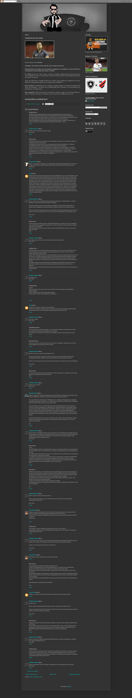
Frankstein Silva (33, 161)
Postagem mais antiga (74, 674)
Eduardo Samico (33, 393)
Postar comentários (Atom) (35, 677)
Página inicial (52, 674)
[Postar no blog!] (48, 104)
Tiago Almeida (32, 592)
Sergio (30, 305)
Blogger (69, 686)
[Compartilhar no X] (49, 104)
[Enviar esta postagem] (43, 103)
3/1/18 (30, 124)
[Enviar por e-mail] (46, 104)
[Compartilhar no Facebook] (51, 104)
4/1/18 (30, 615)
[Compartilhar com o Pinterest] (53, 104)
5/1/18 (30, 657)
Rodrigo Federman (34, 128)
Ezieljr (30, 173)
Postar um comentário (32, 671)
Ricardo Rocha (33, 510)
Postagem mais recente (31, 674)
